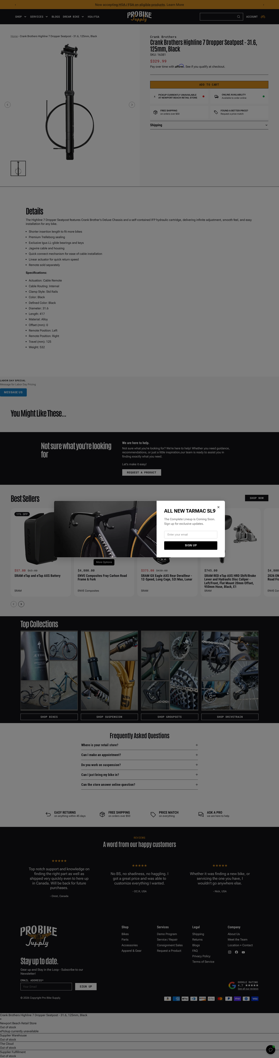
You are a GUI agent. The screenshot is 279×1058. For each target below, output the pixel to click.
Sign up (191, 545)
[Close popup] (218, 507)
